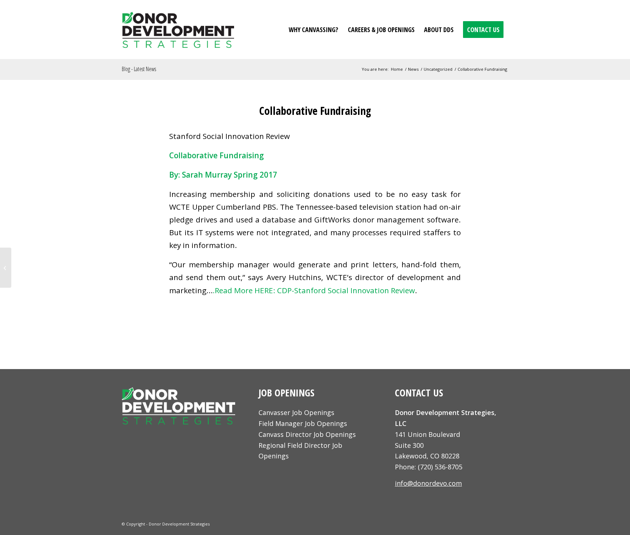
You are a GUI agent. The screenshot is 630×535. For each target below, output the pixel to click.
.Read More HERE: (245, 290)
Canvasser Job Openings (296, 412)
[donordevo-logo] (178, 29)
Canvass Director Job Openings (307, 434)
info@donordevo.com (428, 483)
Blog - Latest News (139, 69)
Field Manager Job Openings (302, 423)
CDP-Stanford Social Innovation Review (346, 290)
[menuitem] (313, 29)
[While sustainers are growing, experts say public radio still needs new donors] (5, 268)
